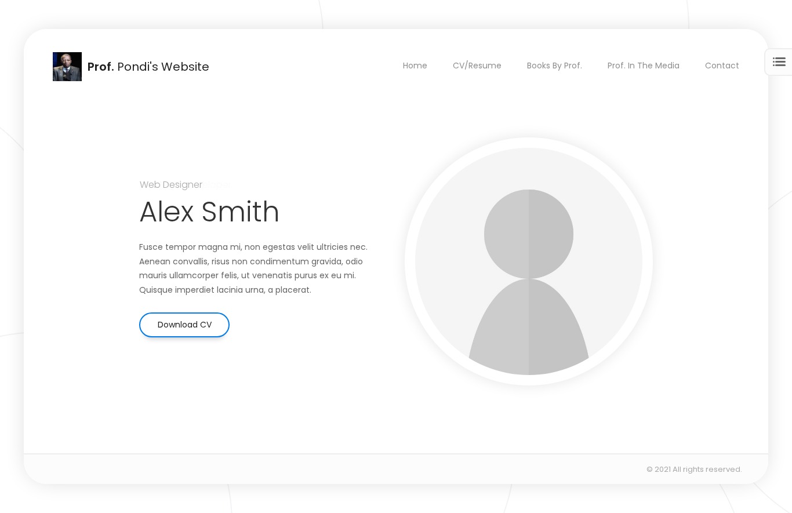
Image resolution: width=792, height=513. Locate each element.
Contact (722, 65)
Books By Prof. (554, 65)
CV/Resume (477, 65)
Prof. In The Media (644, 65)
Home (415, 65)
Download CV (185, 324)
